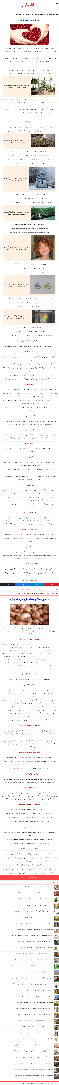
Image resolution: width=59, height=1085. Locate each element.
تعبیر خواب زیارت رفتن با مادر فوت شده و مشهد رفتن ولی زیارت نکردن (36, 917)
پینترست (51, 584)
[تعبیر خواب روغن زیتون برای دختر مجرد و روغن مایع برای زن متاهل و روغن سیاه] (56, 908)
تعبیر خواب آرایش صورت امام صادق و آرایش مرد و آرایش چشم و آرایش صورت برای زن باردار (31, 1033)
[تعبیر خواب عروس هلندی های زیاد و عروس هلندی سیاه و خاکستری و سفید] (56, 1024)
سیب (43, 379)
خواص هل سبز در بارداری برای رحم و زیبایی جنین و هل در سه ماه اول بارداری (35, 990)
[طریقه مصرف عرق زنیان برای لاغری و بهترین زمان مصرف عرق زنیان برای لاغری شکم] (56, 1078)
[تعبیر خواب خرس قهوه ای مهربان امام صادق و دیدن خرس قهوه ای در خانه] (56, 1018)
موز (37, 379)
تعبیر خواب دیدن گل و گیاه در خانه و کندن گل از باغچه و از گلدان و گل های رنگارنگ (16, 86)
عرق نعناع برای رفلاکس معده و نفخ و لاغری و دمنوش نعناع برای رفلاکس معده (35, 1002)
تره (22, 720)
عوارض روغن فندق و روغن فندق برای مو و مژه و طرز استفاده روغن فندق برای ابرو (34, 1057)
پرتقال (25, 379)
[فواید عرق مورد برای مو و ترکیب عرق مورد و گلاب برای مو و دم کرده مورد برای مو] (56, 932)
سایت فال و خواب (7, 628)
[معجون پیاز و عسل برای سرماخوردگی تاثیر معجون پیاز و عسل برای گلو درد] (56, 896)
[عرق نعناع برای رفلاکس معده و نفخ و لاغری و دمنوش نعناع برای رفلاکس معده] (56, 1005)
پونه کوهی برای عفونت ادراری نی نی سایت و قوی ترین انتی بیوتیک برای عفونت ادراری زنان (32, 966)
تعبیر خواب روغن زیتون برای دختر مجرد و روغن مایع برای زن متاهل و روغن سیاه (34, 905)
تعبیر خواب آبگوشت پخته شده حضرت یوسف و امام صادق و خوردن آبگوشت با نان (33, 953)
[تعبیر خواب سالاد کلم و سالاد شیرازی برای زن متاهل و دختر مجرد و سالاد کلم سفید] (56, 902)
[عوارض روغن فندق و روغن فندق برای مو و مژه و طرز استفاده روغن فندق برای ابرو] (56, 1060)
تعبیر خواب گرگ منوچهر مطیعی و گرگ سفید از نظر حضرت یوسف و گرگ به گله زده (34, 996)
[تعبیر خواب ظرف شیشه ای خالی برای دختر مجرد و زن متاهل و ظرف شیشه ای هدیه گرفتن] (56, 939)
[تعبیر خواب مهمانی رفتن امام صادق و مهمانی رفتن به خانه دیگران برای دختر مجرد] (56, 1066)
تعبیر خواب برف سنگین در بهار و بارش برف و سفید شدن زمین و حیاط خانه (15, 179)
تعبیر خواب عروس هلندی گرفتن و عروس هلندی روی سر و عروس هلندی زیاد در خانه (33, 1069)
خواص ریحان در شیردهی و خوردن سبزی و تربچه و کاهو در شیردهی (37, 947)
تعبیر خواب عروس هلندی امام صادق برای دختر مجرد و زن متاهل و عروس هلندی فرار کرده (17, 317)
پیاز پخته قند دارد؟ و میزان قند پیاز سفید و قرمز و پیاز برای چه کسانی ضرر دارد (35, 1026)
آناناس (48, 379)
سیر (19, 720)
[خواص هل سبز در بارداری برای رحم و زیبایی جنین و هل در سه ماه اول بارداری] (56, 993)
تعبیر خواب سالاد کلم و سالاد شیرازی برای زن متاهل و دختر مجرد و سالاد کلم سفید (33, 899)
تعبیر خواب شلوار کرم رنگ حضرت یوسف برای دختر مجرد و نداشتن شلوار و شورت (34, 1008)
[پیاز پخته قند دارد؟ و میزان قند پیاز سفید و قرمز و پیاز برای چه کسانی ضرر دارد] (56, 1030)
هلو (40, 379)
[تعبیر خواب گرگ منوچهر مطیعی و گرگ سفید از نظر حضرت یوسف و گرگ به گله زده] (56, 999)
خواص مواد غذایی (26, 52)
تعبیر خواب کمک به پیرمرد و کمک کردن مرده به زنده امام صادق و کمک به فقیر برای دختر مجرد (31, 1045)
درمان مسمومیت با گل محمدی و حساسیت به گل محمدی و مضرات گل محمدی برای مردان (32, 978)
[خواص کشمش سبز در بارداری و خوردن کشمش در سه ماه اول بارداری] (56, 1042)
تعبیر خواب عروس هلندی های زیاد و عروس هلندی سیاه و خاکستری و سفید (35, 1020)
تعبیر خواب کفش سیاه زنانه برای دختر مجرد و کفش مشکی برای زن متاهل (35, 941)
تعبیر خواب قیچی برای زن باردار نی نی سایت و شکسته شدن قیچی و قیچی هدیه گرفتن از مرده (31, 984)
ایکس (7, 584)
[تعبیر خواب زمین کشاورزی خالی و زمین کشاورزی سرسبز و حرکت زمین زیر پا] (56, 975)
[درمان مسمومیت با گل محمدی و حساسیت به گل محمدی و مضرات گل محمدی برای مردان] (56, 981)
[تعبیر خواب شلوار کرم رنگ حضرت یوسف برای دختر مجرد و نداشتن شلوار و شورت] (56, 1012)
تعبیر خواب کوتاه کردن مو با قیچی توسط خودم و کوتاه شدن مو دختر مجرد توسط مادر (16, 248)
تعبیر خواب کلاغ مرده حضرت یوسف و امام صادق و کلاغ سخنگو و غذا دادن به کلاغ (33, 960)
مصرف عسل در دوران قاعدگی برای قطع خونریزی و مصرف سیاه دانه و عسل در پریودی (33, 911)
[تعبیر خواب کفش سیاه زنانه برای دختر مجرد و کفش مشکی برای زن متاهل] (56, 945)
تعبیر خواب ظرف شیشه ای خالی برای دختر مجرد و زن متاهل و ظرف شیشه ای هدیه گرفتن (32, 935)
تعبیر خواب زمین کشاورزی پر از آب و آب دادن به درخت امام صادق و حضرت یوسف (16, 213)
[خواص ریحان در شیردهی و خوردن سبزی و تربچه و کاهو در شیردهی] (56, 951)
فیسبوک (22, 584)
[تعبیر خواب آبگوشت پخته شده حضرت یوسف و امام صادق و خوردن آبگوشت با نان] (56, 957)
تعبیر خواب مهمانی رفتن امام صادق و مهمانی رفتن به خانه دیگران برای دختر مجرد (34, 1063)
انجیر (29, 379)
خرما (33, 379)
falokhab (49, 589)
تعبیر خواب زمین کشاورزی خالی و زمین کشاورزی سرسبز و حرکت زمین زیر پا (35, 972)
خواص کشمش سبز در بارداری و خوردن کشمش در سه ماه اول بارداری (37, 1039)
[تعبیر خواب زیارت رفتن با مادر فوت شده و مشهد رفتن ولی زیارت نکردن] (56, 920)
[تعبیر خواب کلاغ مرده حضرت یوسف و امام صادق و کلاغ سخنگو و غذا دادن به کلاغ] (56, 963)
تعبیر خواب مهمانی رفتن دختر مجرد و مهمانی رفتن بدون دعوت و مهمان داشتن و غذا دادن (32, 886)
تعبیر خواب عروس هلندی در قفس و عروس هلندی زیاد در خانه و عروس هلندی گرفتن (33, 923)
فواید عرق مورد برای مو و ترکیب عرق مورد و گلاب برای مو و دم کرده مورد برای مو (34, 929)
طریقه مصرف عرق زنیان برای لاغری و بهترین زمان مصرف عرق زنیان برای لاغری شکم (16, 141)
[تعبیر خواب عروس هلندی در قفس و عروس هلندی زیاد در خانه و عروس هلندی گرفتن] (56, 926)
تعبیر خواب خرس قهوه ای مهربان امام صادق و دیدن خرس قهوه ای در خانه (35, 1014)
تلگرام (37, 584)
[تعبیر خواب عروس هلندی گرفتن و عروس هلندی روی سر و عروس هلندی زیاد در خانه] (56, 1072)
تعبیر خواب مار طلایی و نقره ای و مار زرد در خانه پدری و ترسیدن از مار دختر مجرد (16, 285)
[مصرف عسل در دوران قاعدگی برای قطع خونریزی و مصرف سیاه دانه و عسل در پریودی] (56, 914)
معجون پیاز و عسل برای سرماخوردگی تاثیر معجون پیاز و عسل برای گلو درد (35, 893)
